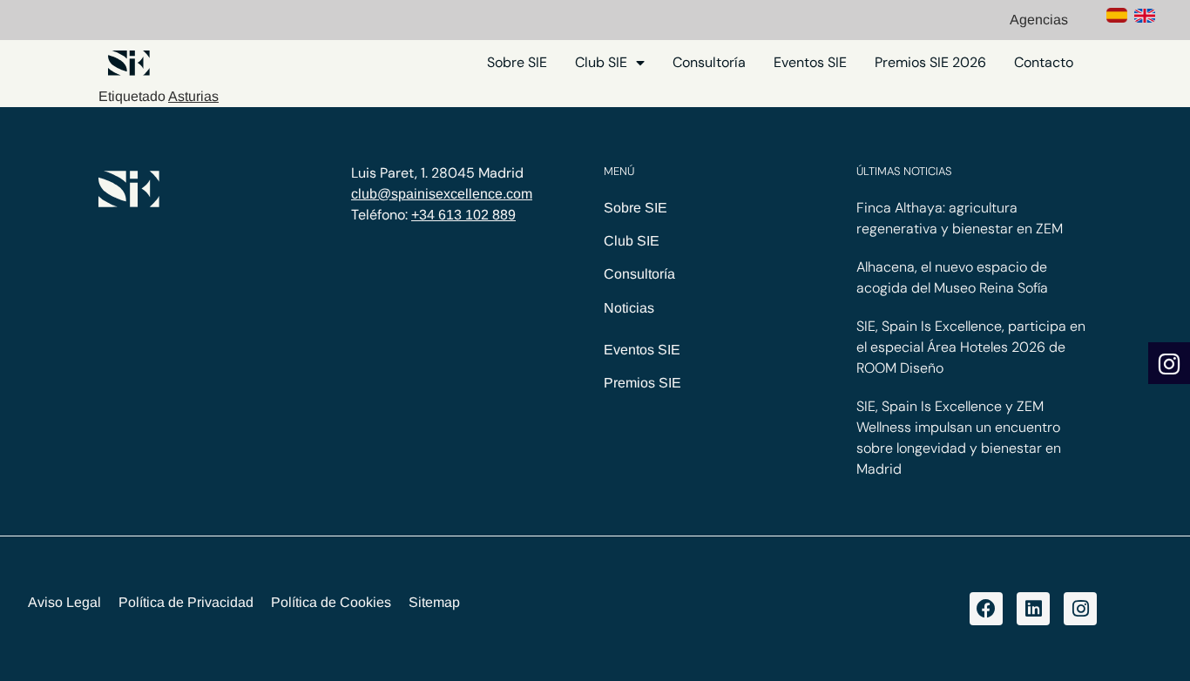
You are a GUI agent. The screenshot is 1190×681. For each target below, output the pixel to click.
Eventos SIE (810, 62)
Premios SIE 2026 (930, 62)
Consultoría (709, 62)
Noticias (629, 307)
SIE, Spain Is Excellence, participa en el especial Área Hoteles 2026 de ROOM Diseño (970, 347)
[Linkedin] (1033, 608)
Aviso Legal (64, 602)
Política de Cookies (331, 602)
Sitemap (434, 602)
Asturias (193, 96)
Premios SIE (642, 382)
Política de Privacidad (186, 602)
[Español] (1116, 18)
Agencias (1039, 19)
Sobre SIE (517, 62)
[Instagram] (1080, 608)
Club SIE (601, 62)
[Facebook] (986, 608)
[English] (1144, 18)
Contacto (1043, 62)
